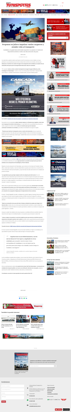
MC (17, 159)
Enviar (3, 401)
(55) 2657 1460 (32, 401)
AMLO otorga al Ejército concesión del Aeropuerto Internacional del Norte (26, 226)
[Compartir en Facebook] (19, 298)
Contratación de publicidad (52, 393)
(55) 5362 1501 (32, 395)
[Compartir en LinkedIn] (26, 298)
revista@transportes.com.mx (34, 406)
